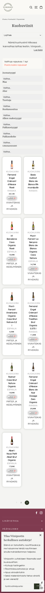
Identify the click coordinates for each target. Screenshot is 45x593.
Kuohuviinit (12, 19)
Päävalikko (10, 529)
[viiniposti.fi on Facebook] (36, 513)
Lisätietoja (10, 521)
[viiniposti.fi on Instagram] (41, 513)
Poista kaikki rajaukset (15, 65)
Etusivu (4, 19)
